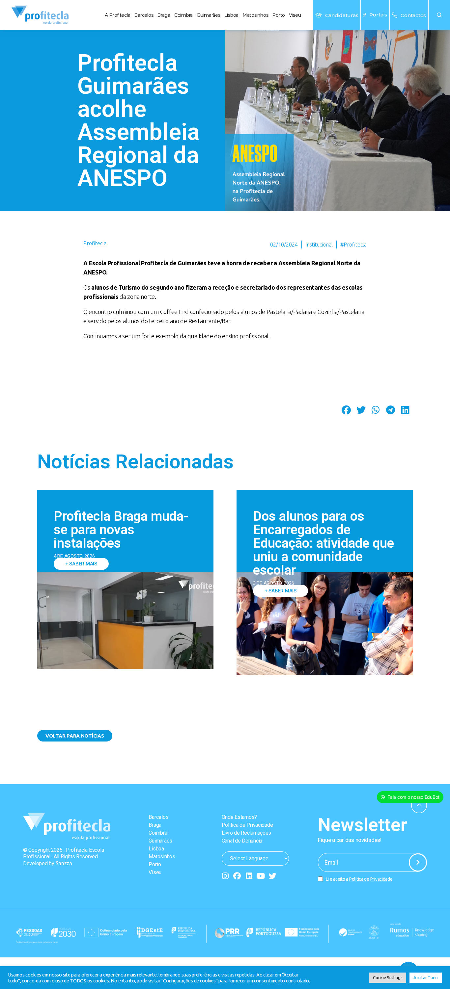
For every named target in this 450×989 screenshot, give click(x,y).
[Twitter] (272, 876)
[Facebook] (237, 876)
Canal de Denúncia (242, 841)
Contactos (413, 15)
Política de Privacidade (247, 825)
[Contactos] (394, 15)
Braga (163, 15)
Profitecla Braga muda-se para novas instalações (121, 529)
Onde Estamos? (239, 817)
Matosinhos (255, 15)
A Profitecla (117, 15)
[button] (439, 15)
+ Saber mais (81, 564)
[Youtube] (261, 876)
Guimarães (208, 15)
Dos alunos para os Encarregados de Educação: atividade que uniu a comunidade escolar (323, 543)
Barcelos (143, 15)
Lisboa (231, 15)
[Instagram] (225, 876)
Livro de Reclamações (246, 833)
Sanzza (64, 863)
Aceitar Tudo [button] (425, 977)
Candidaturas (341, 15)
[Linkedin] (249, 876)
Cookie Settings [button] (387, 977)
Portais (378, 15)
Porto (278, 15)
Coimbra (183, 15)
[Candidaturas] (318, 15)
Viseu (295, 15)
